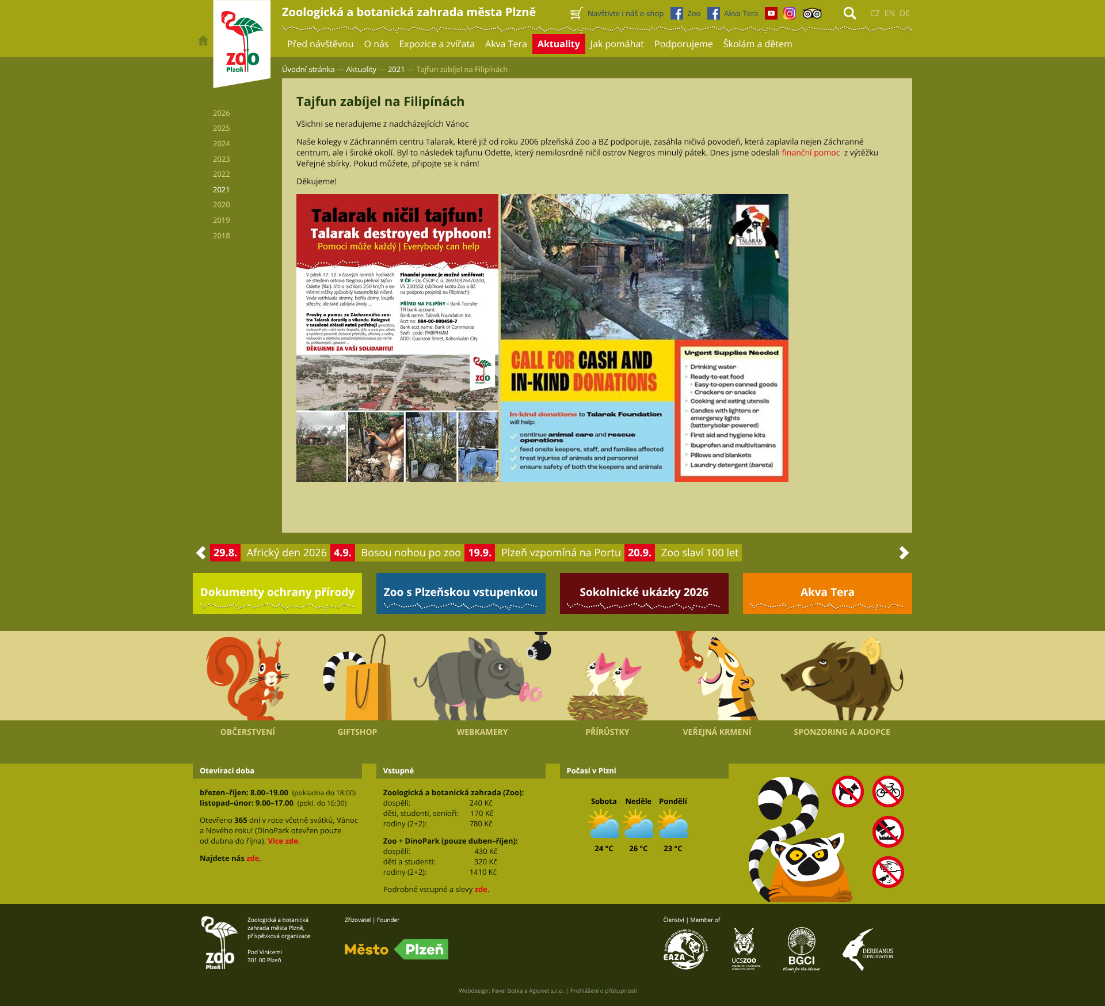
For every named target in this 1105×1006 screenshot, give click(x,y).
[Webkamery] (482, 676)
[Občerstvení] (248, 676)
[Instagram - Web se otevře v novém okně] (789, 16)
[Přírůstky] (607, 676)
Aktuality (361, 69)
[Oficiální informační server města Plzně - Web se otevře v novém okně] (396, 949)
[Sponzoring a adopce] (842, 676)
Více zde (283, 841)
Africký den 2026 (287, 553)
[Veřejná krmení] (717, 676)
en (890, 13)
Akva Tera (828, 591)
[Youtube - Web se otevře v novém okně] (771, 16)
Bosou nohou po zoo (411, 553)
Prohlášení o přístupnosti (604, 990)
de (905, 13)
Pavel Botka (507, 990)
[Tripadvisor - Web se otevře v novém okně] (812, 16)
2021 (396, 69)
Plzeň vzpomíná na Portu (561, 553)
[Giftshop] (358, 676)
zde (252, 858)
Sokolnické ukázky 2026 (644, 591)
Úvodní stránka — (313, 69)
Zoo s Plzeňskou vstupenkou (461, 591)
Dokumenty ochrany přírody (277, 591)
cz (875, 13)
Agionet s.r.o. (546, 990)
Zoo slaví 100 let (700, 553)
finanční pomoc (813, 152)
